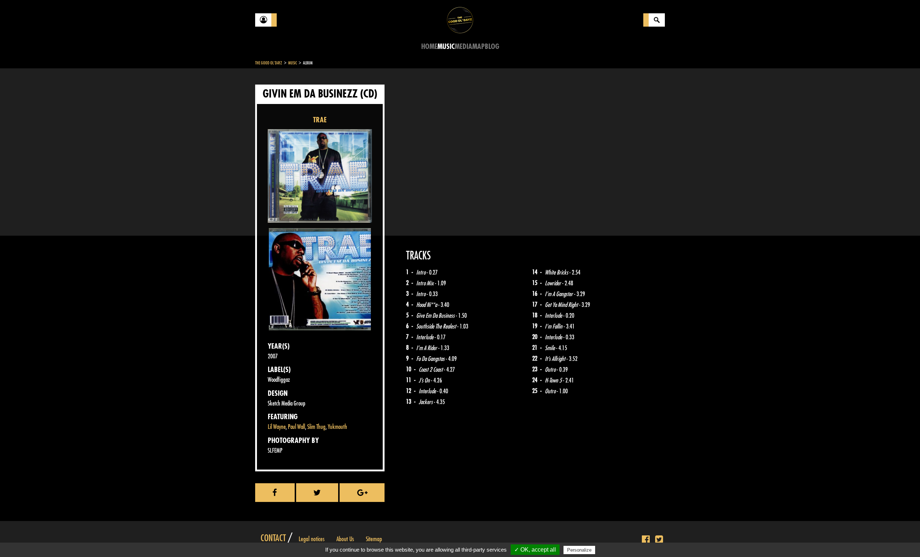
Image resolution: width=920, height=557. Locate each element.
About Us (345, 539)
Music (446, 46)
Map (478, 46)
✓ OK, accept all (535, 550)
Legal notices (312, 539)
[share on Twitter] (317, 492)
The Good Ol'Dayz (268, 63)
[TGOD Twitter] (659, 539)
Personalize (579, 550)
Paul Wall (296, 427)
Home (429, 46)
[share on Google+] (362, 492)
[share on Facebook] (275, 492)
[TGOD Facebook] (646, 539)
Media (463, 46)
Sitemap (374, 539)
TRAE (320, 120)
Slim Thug (316, 427)
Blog (492, 46)
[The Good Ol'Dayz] (460, 20)
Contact (273, 538)
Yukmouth (337, 427)
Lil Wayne (277, 427)
